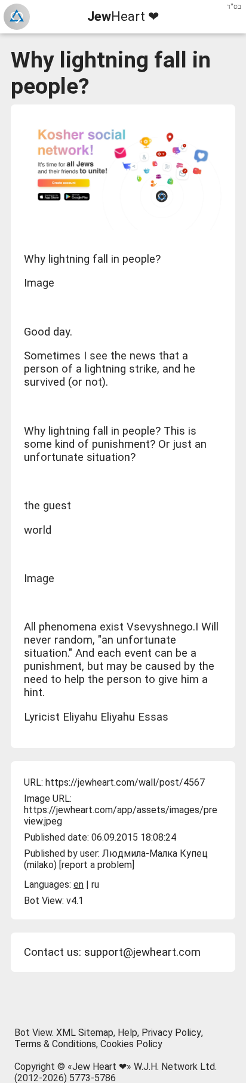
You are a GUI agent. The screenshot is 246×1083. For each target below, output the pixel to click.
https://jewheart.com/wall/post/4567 (125, 782)
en (78, 884)
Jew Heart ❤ (99, 1066)
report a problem (96, 864)
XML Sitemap (84, 1032)
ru (95, 884)
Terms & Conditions (55, 1044)
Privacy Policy (171, 1032)
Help (127, 1032)
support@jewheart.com (142, 952)
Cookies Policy (131, 1044)
